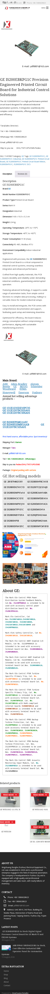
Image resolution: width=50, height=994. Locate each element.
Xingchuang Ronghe (20, 973)
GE (23, 156)
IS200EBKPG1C (6, 164)
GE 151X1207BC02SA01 (16, 410)
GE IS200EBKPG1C (37, 156)
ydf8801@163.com (21, 885)
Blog (6, 958)
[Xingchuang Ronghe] (20, 7)
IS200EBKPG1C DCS (22, 164)
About (6, 961)
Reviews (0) (22, 174)
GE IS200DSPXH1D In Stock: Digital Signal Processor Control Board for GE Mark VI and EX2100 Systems (22, 914)
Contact (7, 965)
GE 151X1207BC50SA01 (16, 413)
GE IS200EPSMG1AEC (15, 422)
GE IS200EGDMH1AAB (16, 424)
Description (7, 174)
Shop (6, 954)
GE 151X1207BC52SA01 (23, 426)
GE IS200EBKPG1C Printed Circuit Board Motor (25, 161)
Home (6, 951)
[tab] (22, 174)
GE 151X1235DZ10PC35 (17, 408)
